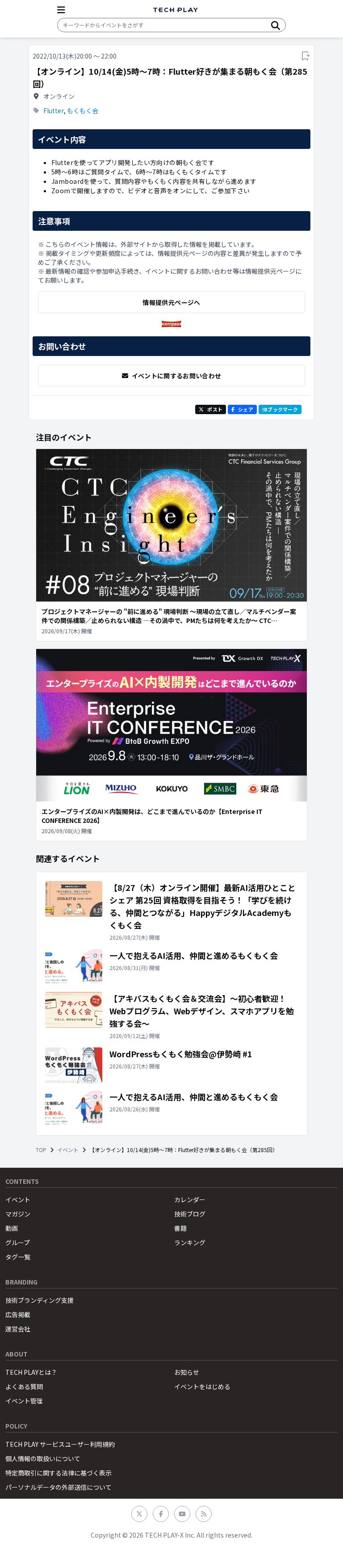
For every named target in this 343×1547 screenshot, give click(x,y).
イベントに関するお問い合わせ (177, 375)
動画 (11, 1228)
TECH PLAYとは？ (31, 1372)
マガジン (17, 1213)
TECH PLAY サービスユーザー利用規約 (60, 1444)
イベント (68, 1149)
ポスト (214, 409)
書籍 (180, 1228)
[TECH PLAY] (175, 10)
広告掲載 (17, 1314)
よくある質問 (24, 1386)
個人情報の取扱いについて (42, 1458)
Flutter (53, 110)
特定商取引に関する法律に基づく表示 (58, 1472)
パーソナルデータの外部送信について (58, 1487)
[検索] (275, 25)
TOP (41, 1149)
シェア (245, 409)
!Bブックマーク (280, 409)
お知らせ (186, 1372)
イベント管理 (24, 1400)
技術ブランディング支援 (39, 1300)
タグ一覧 (17, 1256)
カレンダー (189, 1199)
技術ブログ (189, 1213)
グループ (17, 1242)
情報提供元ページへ (171, 302)
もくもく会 (82, 110)
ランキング (189, 1242)
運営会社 (17, 1328)
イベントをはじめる (202, 1386)
